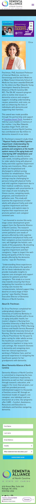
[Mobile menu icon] (33, 5)
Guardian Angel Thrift (13, 119)
